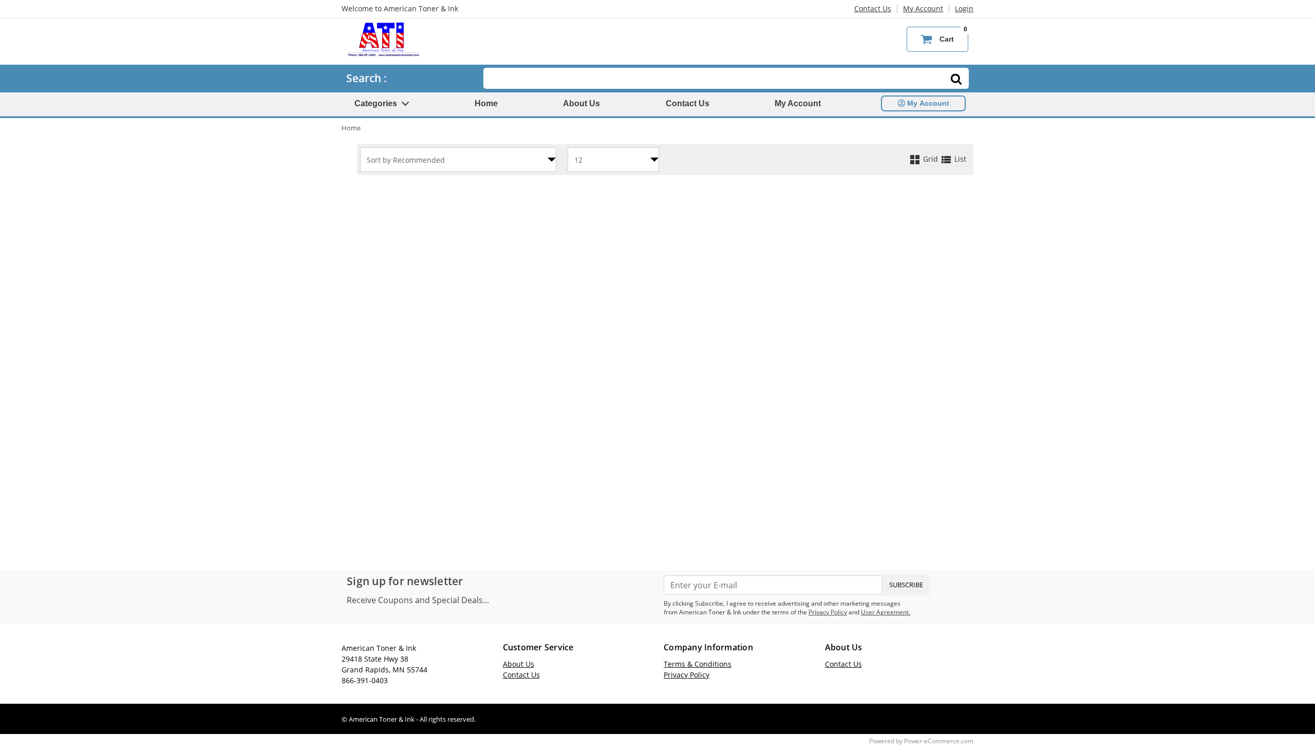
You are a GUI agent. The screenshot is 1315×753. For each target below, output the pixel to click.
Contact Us (872, 8)
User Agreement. (885, 612)
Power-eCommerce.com (938, 741)
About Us (581, 103)
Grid (930, 159)
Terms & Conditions (697, 664)
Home (486, 103)
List (959, 159)
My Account (923, 8)
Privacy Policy (828, 612)
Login (964, 8)
